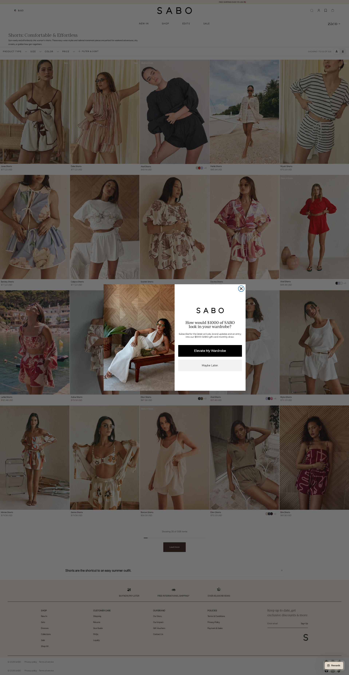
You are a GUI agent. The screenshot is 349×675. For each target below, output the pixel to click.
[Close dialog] (241, 289)
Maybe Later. (210, 365)
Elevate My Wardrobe (210, 351)
